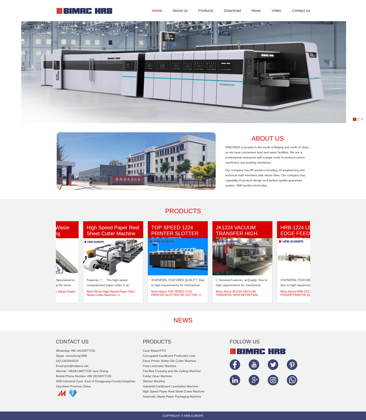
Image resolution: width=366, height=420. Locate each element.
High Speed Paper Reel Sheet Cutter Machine (106, 230)
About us (180, 10)
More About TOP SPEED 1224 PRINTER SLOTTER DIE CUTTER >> (170, 293)
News (256, 10)
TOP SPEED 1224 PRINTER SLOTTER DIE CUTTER (168, 233)
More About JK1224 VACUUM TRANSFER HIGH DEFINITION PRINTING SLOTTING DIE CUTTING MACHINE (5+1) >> (234, 293)
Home (157, 10)
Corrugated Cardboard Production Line (169, 355)
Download (232, 10)
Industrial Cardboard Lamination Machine (170, 386)
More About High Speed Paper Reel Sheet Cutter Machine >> (104, 293)
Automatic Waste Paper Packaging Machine (172, 396)
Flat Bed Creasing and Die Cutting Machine (172, 371)
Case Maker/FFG (154, 350)
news (183, 320)
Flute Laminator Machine (159, 366)
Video (276, 10)
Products (205, 10)
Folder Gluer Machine (157, 376)
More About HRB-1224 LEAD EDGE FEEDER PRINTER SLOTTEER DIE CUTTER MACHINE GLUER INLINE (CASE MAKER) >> (298, 293)
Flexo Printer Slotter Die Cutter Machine (169, 361)
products (183, 210)
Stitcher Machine (154, 381)
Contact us (301, 10)
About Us (268, 138)
